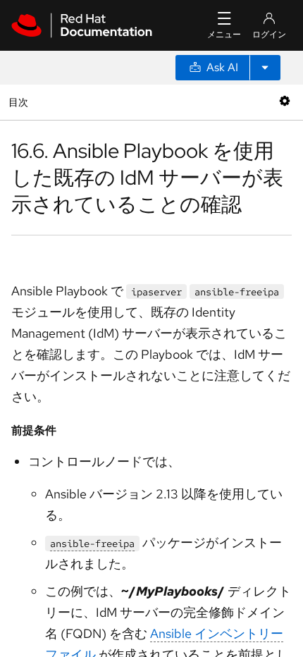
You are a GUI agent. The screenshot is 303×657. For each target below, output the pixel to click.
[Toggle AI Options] (264, 67)
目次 (20, 102)
